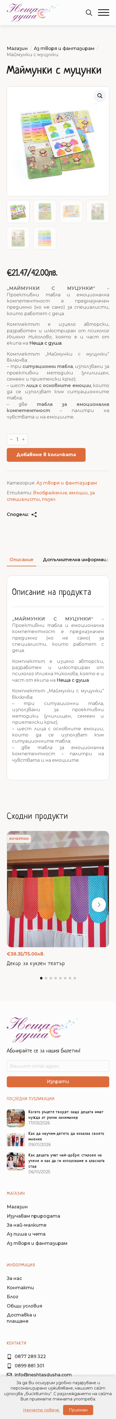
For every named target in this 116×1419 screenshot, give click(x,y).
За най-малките (26, 1225)
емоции (78, 492)
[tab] (21, 560)
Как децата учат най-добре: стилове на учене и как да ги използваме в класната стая (66, 1161)
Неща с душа (45, 343)
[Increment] (23, 439)
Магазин (17, 48)
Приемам (78, 1410)
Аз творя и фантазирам (64, 48)
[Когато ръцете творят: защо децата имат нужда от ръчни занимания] (16, 1118)
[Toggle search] (89, 12)
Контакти (20, 1287)
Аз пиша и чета (26, 1234)
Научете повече (41, 1410)
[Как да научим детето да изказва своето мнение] (16, 1140)
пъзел (48, 499)
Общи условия (24, 1306)
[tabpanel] (58, 678)
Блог (12, 1296)
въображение (50, 492)
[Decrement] (11, 439)
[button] (103, 12)
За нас (14, 1278)
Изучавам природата (33, 1216)
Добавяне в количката (46, 454)
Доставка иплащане (21, 1318)
